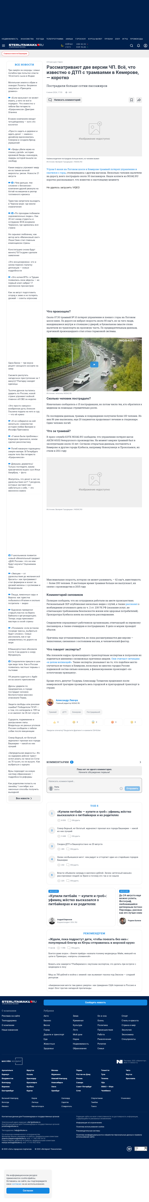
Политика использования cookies (90, 1127)
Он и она (102, 1016)
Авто (46, 1016)
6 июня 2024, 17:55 (54, 92)
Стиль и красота (130, 1020)
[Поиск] (131, 46)
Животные (49, 1043)
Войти (56, 790)
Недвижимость (10, 39)
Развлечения (104, 1039)
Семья (100, 1048)
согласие (16, 1184)
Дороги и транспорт (54, 1034)
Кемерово (76, 712)
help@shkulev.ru (20, 1130)
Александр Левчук (67, 700)
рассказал (132, 604)
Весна (47, 1025)
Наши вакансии (10, 1030)
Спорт (125, 1016)
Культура (77, 1025)
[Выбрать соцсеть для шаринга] (139, 100)
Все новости (24, 64)
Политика (102, 1025)
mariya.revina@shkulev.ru (12, 1143)
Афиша (69, 39)
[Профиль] (145, 46)
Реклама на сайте (11, 1016)
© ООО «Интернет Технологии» (48, 1149)
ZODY (117, 39)
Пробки (109, 39)
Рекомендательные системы (88, 1131)
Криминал (78, 1020)
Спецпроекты (129, 1039)
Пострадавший (93, 712)
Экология (127, 1030)
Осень (100, 1020)
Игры (125, 39)
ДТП (64, 712)
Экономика (127, 1034)
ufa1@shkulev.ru (33, 1122)
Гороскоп (80, 39)
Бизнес (47, 1020)
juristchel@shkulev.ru (10, 1126)
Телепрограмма (54, 39)
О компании (8, 1025)
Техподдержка (9, 1020)
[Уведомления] (138, 46)
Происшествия (105, 1030)
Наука (76, 1039)
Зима (75, 1016)
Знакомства (27, 39)
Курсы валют (95, 39)
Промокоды (136, 39)
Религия (101, 1043)
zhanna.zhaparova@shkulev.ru (14, 1138)
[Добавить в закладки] (131, 100)
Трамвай (53, 712)
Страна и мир (128, 1025)
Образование (80, 1048)
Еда (45, 1039)
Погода (40, 39)
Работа (101, 1034)
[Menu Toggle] (3, 46)
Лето (75, 1030)
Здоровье (49, 1048)
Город (47, 1030)
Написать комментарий (67, 99)
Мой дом (77, 1034)
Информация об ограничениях (89, 1123)
